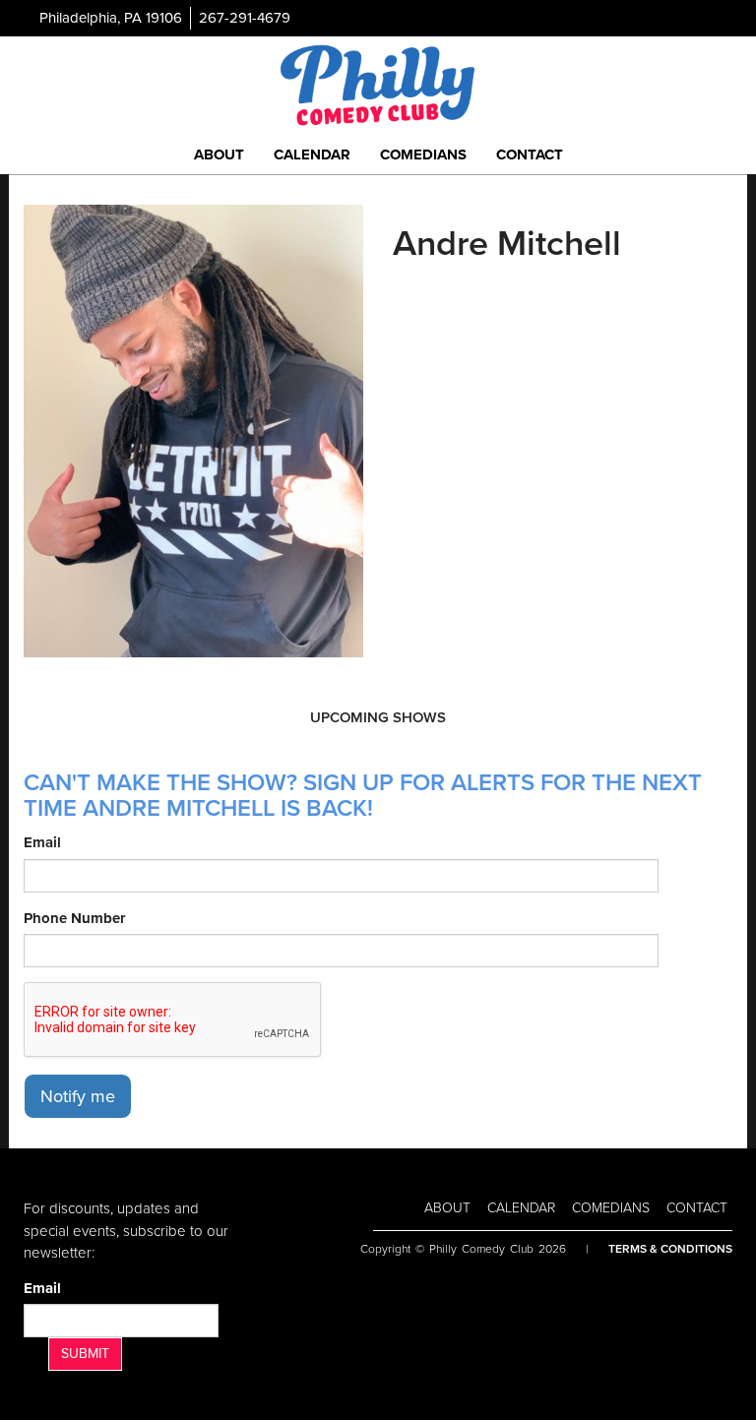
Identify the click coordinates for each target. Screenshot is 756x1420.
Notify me (77, 1096)
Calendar (312, 154)
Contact (529, 154)
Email (42, 842)
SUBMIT (85, 1353)
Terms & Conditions (670, 1249)
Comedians (423, 154)
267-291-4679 (244, 18)
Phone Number (74, 918)
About (219, 154)
